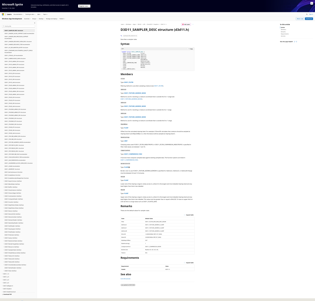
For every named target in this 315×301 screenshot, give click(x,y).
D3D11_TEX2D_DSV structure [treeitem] (12, 97)
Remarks (283, 32)
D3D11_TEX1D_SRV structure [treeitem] (12, 79)
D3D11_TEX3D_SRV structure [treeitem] (12, 130)
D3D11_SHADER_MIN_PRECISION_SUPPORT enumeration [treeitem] (16, 37)
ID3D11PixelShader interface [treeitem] (12, 232)
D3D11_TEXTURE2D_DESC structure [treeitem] (14, 148)
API (144, 24)
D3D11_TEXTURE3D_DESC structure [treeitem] (14, 151)
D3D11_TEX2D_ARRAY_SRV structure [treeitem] (14, 91)
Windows (128, 24)
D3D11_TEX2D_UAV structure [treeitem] (12, 106)
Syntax (283, 27)
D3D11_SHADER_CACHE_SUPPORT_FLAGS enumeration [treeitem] (19, 33)
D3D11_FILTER (128, 82)
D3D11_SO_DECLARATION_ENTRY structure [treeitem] (16, 47)
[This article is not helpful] (296, 42)
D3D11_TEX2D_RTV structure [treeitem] (12, 100)
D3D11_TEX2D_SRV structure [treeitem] (12, 103)
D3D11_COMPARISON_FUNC (133, 154)
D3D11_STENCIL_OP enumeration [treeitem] (14, 55)
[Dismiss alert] (311, 3)
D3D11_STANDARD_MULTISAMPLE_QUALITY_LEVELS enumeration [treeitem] (19, 51)
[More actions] (193, 24)
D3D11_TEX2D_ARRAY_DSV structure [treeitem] (14, 85)
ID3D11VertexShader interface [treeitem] (13, 268)
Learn (122, 24)
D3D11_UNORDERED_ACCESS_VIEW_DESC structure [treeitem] (18, 163)
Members (283, 29)
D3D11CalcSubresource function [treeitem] (13, 172)
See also (283, 36)
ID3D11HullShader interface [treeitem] (12, 226)
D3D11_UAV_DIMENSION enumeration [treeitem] (15, 160)
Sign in (311, 14)
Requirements (285, 34)
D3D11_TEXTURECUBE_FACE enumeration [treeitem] (16, 154)
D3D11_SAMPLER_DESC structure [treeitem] (14, 30)
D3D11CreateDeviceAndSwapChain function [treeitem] (17, 178)
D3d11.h (163, 24)
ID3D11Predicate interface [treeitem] (12, 235)
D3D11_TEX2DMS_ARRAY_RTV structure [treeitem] (15, 112)
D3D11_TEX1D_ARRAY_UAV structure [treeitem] (14, 70)
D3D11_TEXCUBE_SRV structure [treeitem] (13, 139)
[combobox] (18, 26)
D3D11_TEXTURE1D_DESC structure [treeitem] (14, 145)
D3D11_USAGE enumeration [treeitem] (12, 166)
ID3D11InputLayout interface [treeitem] (13, 229)
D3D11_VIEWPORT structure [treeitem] (12, 169)
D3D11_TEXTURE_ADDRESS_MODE (135, 93)
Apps (134, 24)
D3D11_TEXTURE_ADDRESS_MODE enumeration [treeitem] (18, 142)
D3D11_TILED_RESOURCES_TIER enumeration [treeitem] (17, 157)
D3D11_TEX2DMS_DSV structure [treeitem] (13, 118)
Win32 (139, 24)
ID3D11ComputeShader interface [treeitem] (14, 199)
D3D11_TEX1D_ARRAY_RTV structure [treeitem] (14, 64)
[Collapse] (34, 23)
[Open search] (307, 14)
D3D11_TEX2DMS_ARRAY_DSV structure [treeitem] (15, 109)
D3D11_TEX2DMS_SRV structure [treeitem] (13, 124)
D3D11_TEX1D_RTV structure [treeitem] (12, 76)
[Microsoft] (3, 14)
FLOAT (126, 128)
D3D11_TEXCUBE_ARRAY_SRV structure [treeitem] (15, 136)
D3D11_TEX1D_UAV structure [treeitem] (12, 82)
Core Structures (125, 279)
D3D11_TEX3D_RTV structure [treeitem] (12, 127)
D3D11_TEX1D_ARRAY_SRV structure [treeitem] (14, 67)
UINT (125, 141)
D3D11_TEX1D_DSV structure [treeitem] (12, 73)
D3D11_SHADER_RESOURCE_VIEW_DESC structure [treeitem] (18, 41)
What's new (300, 19)
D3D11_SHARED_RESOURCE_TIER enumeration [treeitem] (17, 44)
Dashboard (309, 19)
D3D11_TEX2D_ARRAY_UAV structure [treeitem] (14, 94)
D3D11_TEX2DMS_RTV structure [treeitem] (13, 121)
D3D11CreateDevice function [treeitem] (12, 175)
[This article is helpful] (294, 42)
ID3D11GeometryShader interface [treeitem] (14, 223)
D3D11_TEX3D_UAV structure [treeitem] (12, 133)
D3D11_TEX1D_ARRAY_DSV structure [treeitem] (14, 61)
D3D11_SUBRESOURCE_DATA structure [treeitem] (15, 58)
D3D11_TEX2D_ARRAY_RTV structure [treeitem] (14, 88)
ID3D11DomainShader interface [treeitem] (13, 220)
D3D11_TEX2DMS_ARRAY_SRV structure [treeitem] (15, 115)
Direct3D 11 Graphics (153, 24)
